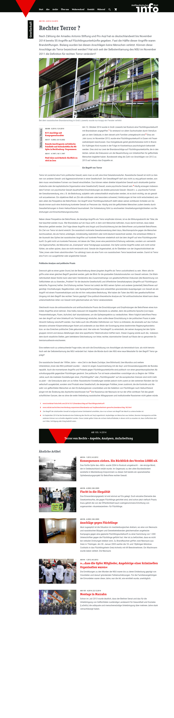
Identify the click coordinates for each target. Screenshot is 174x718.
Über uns (65, 9)
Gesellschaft (30, 29)
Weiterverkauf (78, 9)
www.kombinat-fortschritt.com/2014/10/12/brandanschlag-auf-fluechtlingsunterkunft (73, 403)
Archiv (55, 9)
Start (41, 9)
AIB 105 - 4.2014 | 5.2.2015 (48, 21)
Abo (47, 9)
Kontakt (90, 9)
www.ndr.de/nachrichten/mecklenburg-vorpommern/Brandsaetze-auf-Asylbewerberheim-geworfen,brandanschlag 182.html (87, 407)
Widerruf (101, 9)
